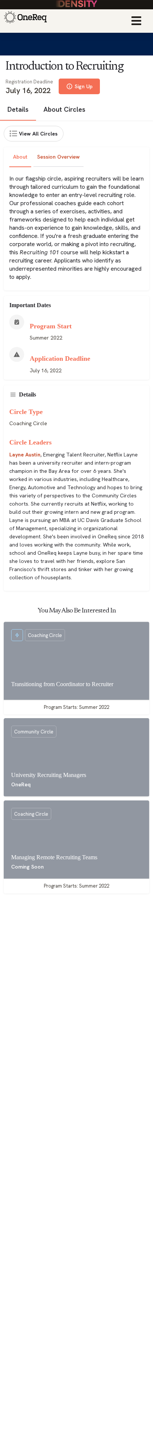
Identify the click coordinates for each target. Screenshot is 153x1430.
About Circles (64, 109)
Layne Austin (24, 454)
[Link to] (24, 21)
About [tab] (20, 156)
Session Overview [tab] (58, 156)
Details (18, 109)
